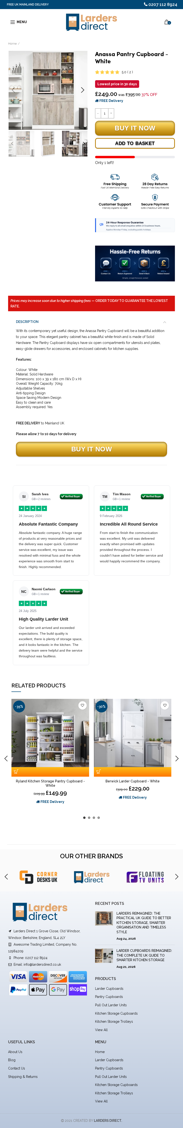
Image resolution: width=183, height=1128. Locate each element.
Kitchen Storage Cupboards (116, 1013)
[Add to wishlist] (82, 705)
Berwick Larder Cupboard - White (133, 781)
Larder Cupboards (109, 989)
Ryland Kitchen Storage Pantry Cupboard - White (50, 783)
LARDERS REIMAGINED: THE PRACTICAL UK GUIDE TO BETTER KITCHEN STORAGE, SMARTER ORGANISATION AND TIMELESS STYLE (144, 923)
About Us (15, 1052)
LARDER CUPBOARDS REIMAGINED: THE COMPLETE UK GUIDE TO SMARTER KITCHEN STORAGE (144, 955)
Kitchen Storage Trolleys (114, 1021)
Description (27, 322)
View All (101, 1030)
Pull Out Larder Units (111, 1005)
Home (12, 43)
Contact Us (16, 1068)
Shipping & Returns (23, 1077)
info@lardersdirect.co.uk (42, 964)
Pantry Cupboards (109, 997)
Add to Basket (135, 143)
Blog (11, 1060)
